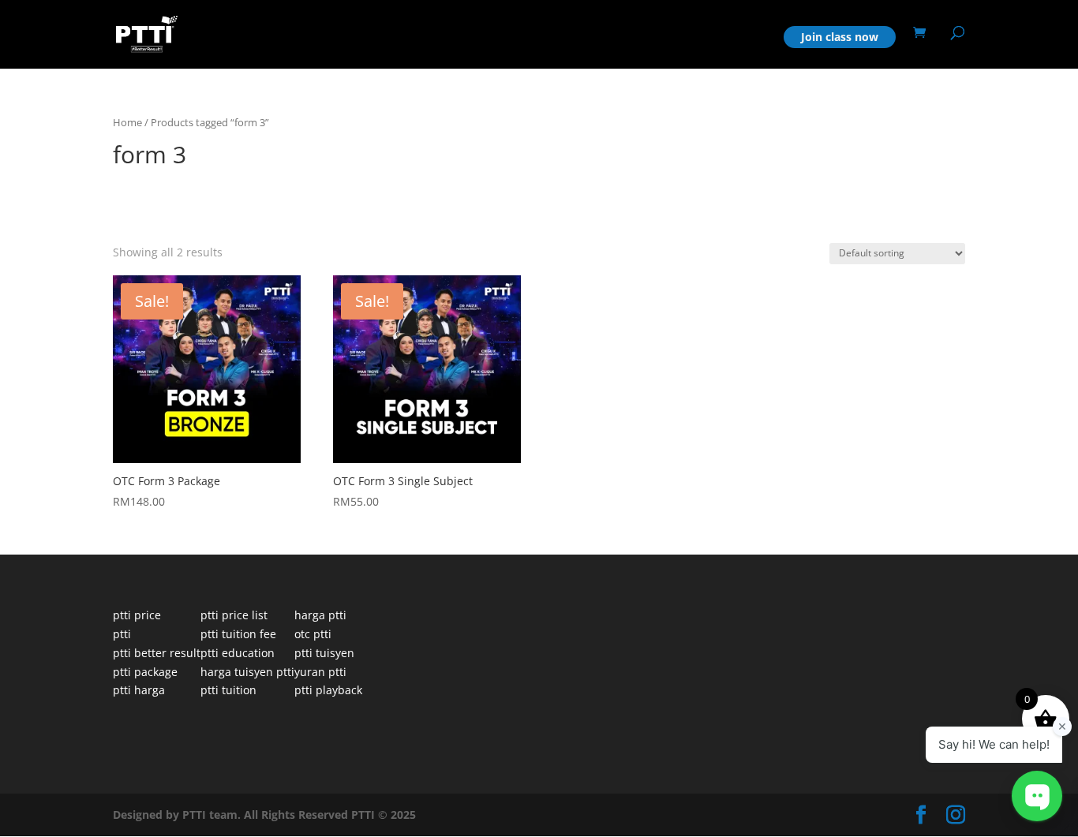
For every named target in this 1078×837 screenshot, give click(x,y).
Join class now (839, 36)
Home (749, 38)
